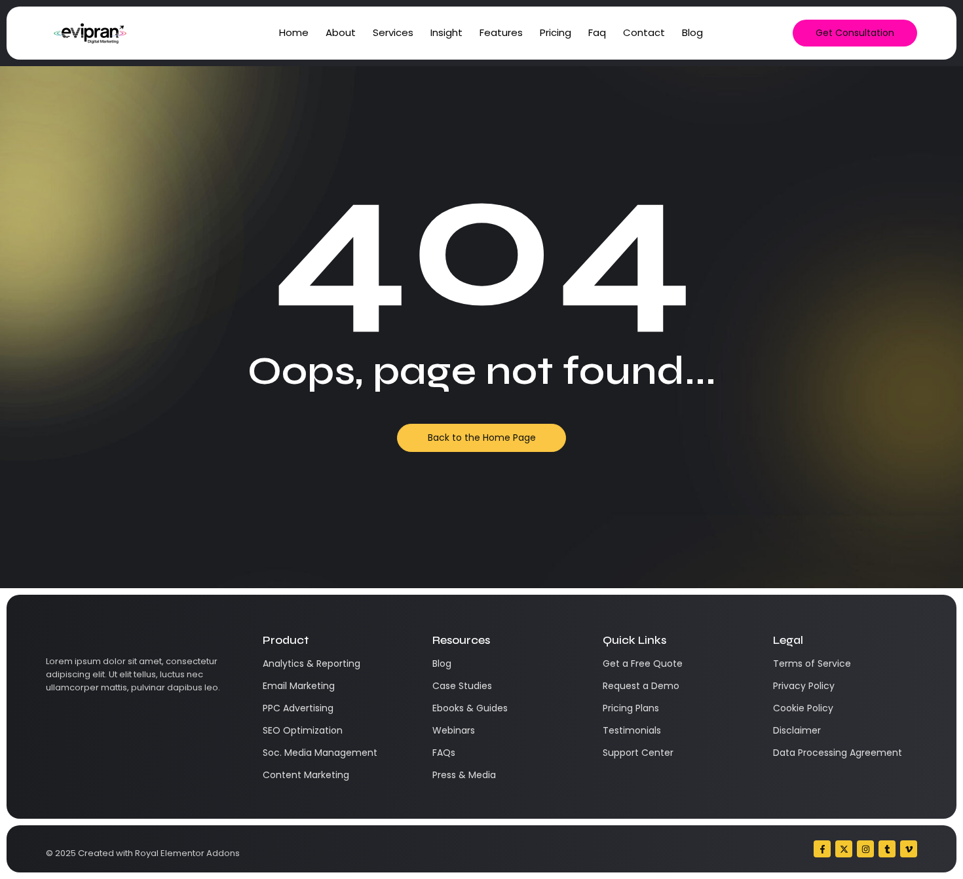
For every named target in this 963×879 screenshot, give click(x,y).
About (341, 32)
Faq (597, 32)
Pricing (555, 32)
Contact (644, 32)
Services (393, 32)
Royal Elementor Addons (187, 853)
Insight (446, 32)
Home (294, 32)
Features (501, 32)
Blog (692, 32)
